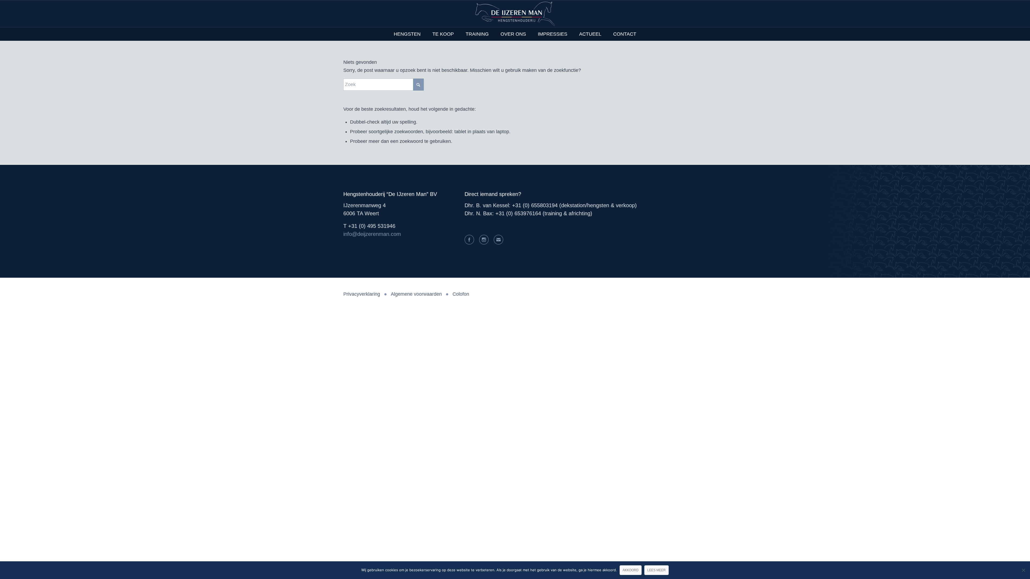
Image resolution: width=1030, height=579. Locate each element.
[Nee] (1023, 570)
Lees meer (656, 570)
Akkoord (631, 570)
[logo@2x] (515, 13)
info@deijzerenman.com (372, 234)
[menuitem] (407, 34)
